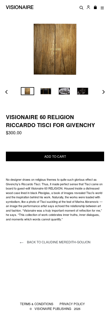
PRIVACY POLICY (72, 304)
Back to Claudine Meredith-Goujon (58, 242)
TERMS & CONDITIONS (37, 304)
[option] (27, 91)
